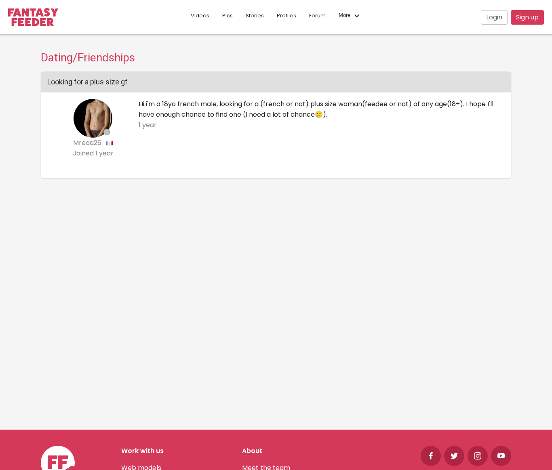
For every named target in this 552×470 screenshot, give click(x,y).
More (345, 16)
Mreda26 (88, 142)
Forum (317, 15)
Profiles (286, 15)
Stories (255, 15)
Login (494, 17)
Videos (200, 15)
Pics (227, 15)
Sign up (527, 17)
